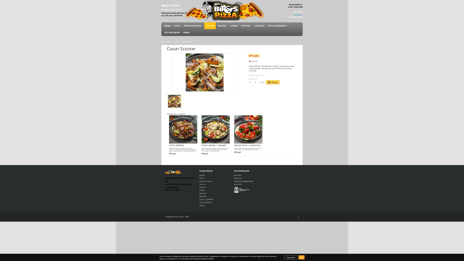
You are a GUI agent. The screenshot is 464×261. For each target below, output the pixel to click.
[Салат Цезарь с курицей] (216, 129)
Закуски (202, 187)
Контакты (238, 184)
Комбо (202, 190)
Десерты (203, 196)
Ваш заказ (297, 15)
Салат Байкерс (176, 145)
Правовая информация (243, 181)
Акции (202, 205)
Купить (275, 82)
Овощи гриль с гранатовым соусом (252, 145)
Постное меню (205, 202)
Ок (302, 257)
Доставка (237, 175)
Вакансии (238, 178)
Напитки (203, 193)
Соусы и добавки (206, 199)
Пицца (202, 175)
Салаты (202, 184)
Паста (201, 178)
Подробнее (290, 257)
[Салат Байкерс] (183, 129)
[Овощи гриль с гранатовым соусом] (248, 129)
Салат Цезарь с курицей (214, 145)
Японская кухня (205, 181)
